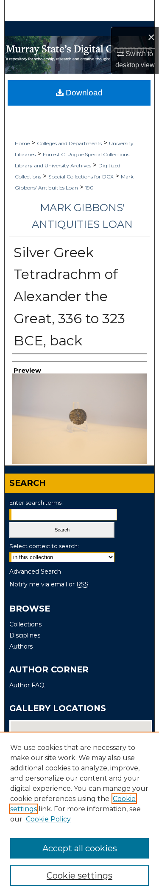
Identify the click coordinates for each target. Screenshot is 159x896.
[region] (79, 814)
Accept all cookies (79, 848)
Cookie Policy (48, 819)
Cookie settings (79, 875)
